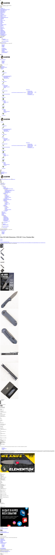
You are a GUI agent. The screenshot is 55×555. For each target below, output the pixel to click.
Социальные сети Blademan (4, 528)
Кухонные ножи (12, 242)
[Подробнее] (0, 529)
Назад (5, 186)
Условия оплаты (2, 539)
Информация (5, 216)
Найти (1, 554)
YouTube (3, 46)
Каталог (5, 187)
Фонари (6, 195)
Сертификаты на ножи (3, 542)
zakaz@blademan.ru (3, 42)
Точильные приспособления (25, 242)
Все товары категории (3, 531)
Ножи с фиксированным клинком (9, 190)
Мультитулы (31, 242)
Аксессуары (6, 207)
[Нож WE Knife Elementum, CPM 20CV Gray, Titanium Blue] (7, 290)
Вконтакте (3, 44)
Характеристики (4, 448)
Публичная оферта (2, 543)
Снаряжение (7, 202)
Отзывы (3, 449)
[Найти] (1, 7)
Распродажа (43, 242)
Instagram (3, 45)
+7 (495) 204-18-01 (3, 35)
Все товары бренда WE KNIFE (4, 532)
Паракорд (37, 242)
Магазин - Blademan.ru (3, 552)
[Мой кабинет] (0, 180)
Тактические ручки (19, 242)
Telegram (3, 62)
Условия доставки (2, 540)
